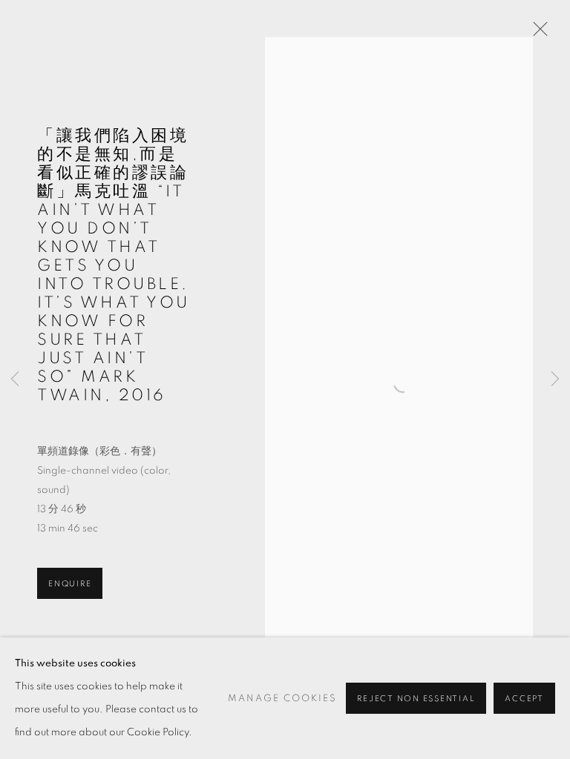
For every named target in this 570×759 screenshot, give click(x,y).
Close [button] (536, 33)
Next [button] (555, 380)
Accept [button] (524, 699)
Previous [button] (15, 380)
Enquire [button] (69, 584)
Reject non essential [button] (416, 699)
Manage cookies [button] (282, 698)
